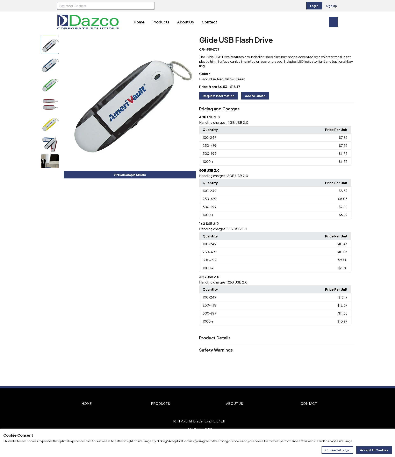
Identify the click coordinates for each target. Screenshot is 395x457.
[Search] (151, 5)
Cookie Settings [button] (337, 450)
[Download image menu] (190, 41)
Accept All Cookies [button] (374, 450)
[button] (276, 109)
